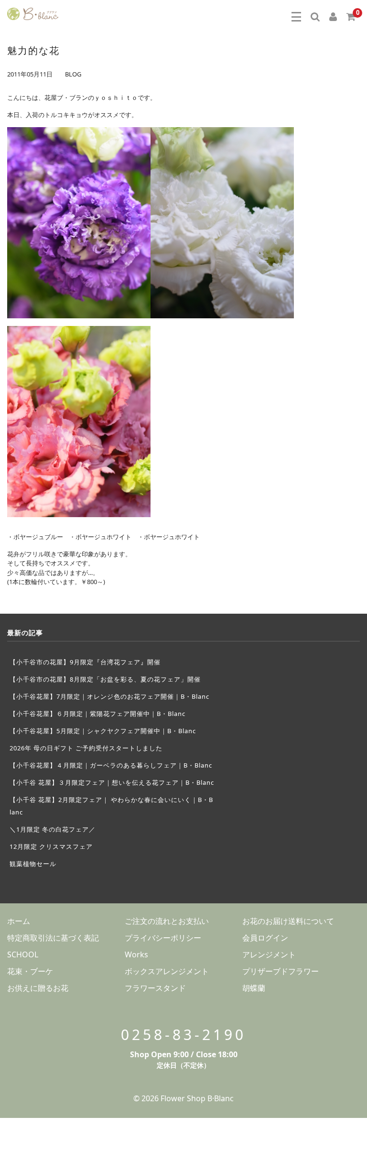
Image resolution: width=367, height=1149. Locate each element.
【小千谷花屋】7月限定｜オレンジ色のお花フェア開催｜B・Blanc (109, 696)
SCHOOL (22, 954)
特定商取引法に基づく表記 (53, 937)
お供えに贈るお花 (37, 988)
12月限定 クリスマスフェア (51, 846)
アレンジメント (269, 954)
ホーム (18, 921)
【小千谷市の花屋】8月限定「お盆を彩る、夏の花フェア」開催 (105, 679)
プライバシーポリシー (163, 937)
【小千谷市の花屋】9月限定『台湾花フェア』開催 (85, 662)
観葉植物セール (33, 863)
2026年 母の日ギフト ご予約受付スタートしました (86, 748)
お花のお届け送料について (288, 921)
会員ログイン (265, 937)
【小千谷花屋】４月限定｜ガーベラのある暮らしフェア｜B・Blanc (111, 765)
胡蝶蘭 (253, 988)
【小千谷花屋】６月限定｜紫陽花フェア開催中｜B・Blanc (97, 713)
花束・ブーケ (30, 971)
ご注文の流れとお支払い (167, 921)
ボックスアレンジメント (167, 971)
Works (136, 954)
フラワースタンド (155, 988)
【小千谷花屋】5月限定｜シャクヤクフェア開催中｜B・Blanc (103, 730)
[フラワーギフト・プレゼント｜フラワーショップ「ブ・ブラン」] (32, 12)
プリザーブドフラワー (280, 971)
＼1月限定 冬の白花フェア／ (53, 829)
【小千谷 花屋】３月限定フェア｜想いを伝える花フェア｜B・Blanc (112, 782)
